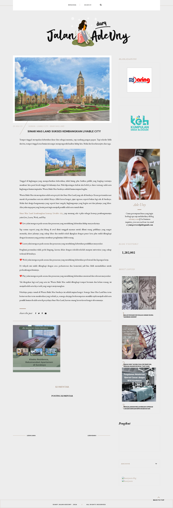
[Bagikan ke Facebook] (35, 313)
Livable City (42, 126)
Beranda (72, 5)
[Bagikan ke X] (39, 313)
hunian (31, 126)
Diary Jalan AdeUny (62, 504)
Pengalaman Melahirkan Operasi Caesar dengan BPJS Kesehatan (138, 408)
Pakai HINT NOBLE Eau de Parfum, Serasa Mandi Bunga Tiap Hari (137, 365)
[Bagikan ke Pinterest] (42, 313)
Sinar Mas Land (57, 126)
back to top (158, 500)
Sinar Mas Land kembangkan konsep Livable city (41, 213)
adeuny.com (134, 219)
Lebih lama (31, 435)
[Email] (45, 313)
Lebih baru (92, 435)
